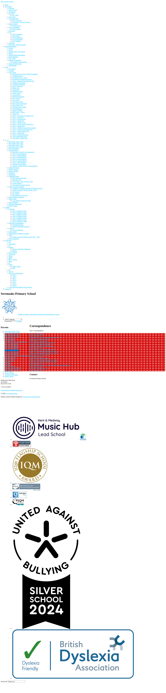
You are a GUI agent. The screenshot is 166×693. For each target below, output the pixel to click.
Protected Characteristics (19, 62)
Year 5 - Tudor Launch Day (20, 131)
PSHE (10, 265)
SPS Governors (17, 20)
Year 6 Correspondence (19, 162)
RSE (13, 268)
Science (10, 271)
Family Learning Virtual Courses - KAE (24, 190)
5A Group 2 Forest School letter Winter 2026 (43, 360)
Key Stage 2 (16, 194)
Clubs (10, 235)
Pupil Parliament (17, 109)
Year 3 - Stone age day (19, 122)
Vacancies (11, 43)
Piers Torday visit (17, 105)
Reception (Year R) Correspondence (23, 152)
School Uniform (13, 171)
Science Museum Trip (36, 367)
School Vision (12, 10)
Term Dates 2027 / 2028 (15, 147)
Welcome (11, 8)
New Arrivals (16, 98)
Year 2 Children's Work (19, 213)
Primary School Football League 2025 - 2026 (26, 237)
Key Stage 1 (16, 192)
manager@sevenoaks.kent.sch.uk (11, 390)
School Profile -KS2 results (16, 51)
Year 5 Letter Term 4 (36, 356)
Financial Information (15, 64)
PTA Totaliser (16, 41)
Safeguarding (12, 65)
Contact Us (8, 289)
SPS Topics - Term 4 (18, 112)
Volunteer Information (15, 204)
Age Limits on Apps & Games (21, 200)
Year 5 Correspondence (19, 161)
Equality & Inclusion (14, 60)
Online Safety (12, 199)
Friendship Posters (17, 225)
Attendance (11, 174)
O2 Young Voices (17, 102)
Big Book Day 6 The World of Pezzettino (25, 74)
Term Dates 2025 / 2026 (15, 142)
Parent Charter (12, 206)
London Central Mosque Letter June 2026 (42, 342)
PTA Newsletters (17, 39)
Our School (8, 6)
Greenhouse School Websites (31, 397)
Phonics (14, 251)
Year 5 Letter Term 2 (36, 370)
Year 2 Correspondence (19, 155)
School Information (10, 46)
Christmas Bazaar (17, 76)
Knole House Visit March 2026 (39, 358)
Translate (19, 321)
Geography (11, 254)
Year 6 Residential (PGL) (20, 136)
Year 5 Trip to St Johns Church (39, 368)
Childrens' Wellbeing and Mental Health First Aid (27, 188)
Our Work (11, 209)
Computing (11, 244)
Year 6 (14, 284)
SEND (10, 53)
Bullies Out (15, 88)
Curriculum (8, 240)
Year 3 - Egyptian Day (19, 119)
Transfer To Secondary (19, 164)
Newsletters (12, 69)
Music (10, 261)
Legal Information (11, 393)
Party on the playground (19, 103)
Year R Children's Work (19, 221)
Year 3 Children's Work (19, 214)
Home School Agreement (16, 197)
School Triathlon (17, 110)
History (10, 256)
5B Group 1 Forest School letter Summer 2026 (44, 353)
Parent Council (12, 24)
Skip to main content (7, 1)
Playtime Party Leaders (19, 107)
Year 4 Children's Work (19, 216)
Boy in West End (17, 86)
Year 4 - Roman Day (18, 126)
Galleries (11, 228)
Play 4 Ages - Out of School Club (22, 181)
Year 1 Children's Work (19, 211)
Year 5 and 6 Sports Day (37, 334)
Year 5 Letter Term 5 (36, 348)
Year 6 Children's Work (19, 220)
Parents (7, 140)
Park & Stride (16, 29)
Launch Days (16, 95)
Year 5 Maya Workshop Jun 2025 (40, 344)
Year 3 (14, 278)
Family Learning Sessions (16, 187)
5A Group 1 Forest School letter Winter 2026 (43, 361)
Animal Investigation (18, 84)
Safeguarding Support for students (18, 233)
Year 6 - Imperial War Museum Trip (23, 81)
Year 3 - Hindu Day (18, 121)
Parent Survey (16, 25)
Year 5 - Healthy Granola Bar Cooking (24, 128)
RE (9, 270)
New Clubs (15, 100)
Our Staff (11, 13)
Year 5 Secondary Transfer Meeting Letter (42, 346)
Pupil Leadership (13, 239)
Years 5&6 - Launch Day (20, 138)
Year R (14, 285)
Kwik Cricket (16, 93)
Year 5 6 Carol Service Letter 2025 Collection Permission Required (50, 365)
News (6, 67)
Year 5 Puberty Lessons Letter (39, 341)
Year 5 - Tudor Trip (18, 133)
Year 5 (14, 282)
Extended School (13, 176)
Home (6, 5)
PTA (9, 32)
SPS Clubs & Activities (19, 178)
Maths (10, 258)
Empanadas (15, 90)
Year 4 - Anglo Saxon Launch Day (22, 124)
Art (9, 242)
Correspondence (13, 150)
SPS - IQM (11, 58)
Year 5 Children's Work (19, 218)
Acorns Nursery (17, 183)
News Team (12, 72)
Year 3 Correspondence (19, 157)
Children (7, 207)
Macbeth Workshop (18, 97)
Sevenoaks (38, 314)
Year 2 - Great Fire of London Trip (22, 116)
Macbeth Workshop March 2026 (39, 355)
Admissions (12, 12)
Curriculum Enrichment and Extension (20, 287)
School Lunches (13, 169)
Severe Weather (13, 202)
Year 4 (14, 280)
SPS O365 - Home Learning (17, 45)
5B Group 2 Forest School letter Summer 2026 (44, 351)
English (10, 247)
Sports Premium (13, 57)
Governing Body (13, 19)
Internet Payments (13, 168)
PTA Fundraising (17, 38)
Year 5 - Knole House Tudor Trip (22, 129)
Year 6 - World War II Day (20, 135)
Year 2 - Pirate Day (18, 117)
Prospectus (11, 31)
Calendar (11, 71)
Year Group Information (15, 273)
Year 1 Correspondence (19, 154)
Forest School (12, 252)
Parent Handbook (13, 148)
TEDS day (15, 114)
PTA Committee (17, 34)
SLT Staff (15, 15)
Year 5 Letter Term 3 (36, 363)
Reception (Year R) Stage (20, 195)
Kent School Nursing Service (21, 185)
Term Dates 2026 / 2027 (15, 145)
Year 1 (14, 275)
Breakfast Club (16, 180)
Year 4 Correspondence (19, 159)
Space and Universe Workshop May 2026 (42, 349)
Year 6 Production (17, 230)
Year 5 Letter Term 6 (36, 335)
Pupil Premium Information (16, 55)
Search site (4, 681)
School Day (12, 17)
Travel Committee (13, 27)
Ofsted (10, 50)
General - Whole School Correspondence (24, 166)
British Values (16, 266)
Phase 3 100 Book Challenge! (21, 249)
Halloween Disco (17, 91)
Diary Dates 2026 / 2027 (15, 143)
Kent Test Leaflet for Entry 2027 (39, 339)
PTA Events (16, 36)
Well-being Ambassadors (16, 223)
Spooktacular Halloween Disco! (22, 79)
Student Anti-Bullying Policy (21, 226)
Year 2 (14, 277)
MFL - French (12, 259)
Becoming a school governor (21, 22)
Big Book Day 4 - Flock (19, 77)
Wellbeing (11, 173)
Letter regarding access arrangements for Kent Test (45, 337)
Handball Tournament (19, 83)
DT (9, 245)
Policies (10, 48)
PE (9, 263)
